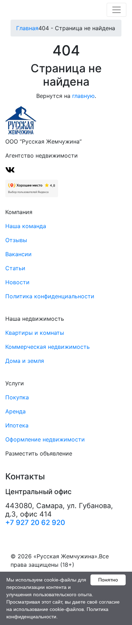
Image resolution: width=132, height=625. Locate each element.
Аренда (15, 411)
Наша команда (25, 226)
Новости (17, 282)
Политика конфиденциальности (49, 296)
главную (83, 95)
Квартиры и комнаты (34, 332)
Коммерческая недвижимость (47, 346)
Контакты (25, 476)
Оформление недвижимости (45, 439)
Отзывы (16, 240)
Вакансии (18, 254)
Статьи (15, 268)
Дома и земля (24, 360)
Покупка (17, 397)
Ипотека (17, 425)
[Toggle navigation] (116, 10)
